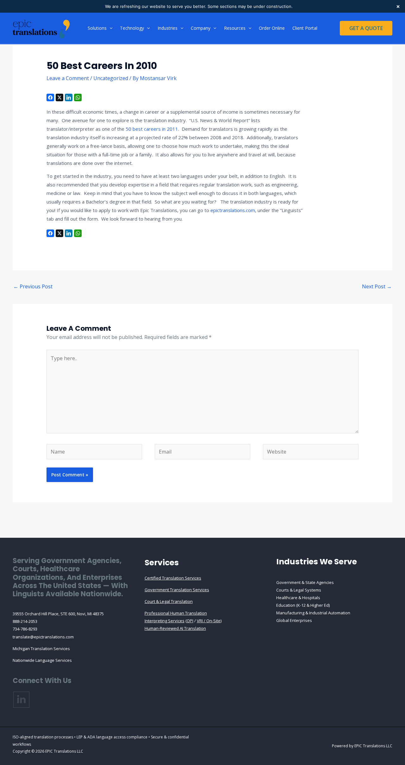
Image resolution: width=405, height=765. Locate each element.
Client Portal (304, 28)
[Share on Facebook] (50, 97)
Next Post (377, 286)
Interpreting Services (164, 621)
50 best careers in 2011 (152, 129)
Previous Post (33, 286)
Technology (132, 28)
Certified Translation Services (173, 578)
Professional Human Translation (176, 613)
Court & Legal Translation (169, 601)
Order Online (272, 28)
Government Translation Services (177, 590)
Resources (235, 28)
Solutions (97, 28)
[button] (109, 28)
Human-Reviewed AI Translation (175, 628)
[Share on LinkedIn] (68, 97)
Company (200, 28)
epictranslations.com (232, 210)
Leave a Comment (68, 78)
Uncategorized (110, 78)
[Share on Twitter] (59, 97)
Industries (168, 28)
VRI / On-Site (209, 621)
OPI (190, 621)
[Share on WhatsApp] (78, 97)
